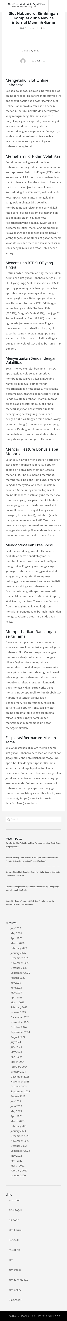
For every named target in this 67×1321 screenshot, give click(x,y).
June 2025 (16, 987)
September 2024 (20, 1032)
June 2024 (16, 1047)
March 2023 (17, 1121)
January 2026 (18, 953)
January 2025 (18, 1012)
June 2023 (16, 1106)
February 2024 (19, 1066)
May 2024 (16, 1052)
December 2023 (20, 1076)
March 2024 (17, 1061)
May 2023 (16, 1111)
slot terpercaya (18, 1280)
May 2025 (16, 992)
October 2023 (19, 1086)
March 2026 (17, 943)
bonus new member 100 (34, 469)
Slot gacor (15, 1300)
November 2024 (20, 1022)
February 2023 (19, 1126)
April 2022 (16, 1160)
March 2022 (17, 1165)
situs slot (14, 1200)
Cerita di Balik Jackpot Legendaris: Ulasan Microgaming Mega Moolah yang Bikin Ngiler (32, 888)
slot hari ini (15, 1230)
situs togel (15, 1210)
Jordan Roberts (37, 61)
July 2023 (16, 1101)
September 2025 (20, 972)
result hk (14, 1250)
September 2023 (20, 1091)
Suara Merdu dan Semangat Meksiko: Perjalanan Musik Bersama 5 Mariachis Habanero (30, 903)
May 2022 (16, 1155)
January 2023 (18, 1131)
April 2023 (16, 1116)
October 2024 (19, 1027)
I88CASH (14, 1240)
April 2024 (16, 1057)
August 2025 (18, 977)
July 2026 (16, 928)
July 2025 (16, 982)
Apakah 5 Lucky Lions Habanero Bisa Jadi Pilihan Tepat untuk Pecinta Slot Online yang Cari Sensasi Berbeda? (32, 859)
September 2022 (20, 1150)
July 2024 (16, 1042)
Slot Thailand (27, 28)
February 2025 (19, 1007)
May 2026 (16, 933)
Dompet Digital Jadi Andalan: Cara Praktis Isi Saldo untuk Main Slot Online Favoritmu (33, 874)
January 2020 (18, 1175)
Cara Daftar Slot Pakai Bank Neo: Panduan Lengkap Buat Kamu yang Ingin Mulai (33, 845)
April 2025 (16, 997)
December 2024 (20, 1017)
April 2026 (16, 938)
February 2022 (19, 1170)
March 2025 (17, 1002)
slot (11, 1260)
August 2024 (18, 1037)
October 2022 (19, 1146)
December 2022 (20, 1136)
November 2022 (20, 1141)
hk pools (14, 1220)
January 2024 (18, 1071)
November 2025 (20, 963)
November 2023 (20, 1081)
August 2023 (18, 1096)
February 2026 (19, 948)
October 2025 (19, 968)
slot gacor (15, 1270)
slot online (15, 1290)
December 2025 (20, 958)
